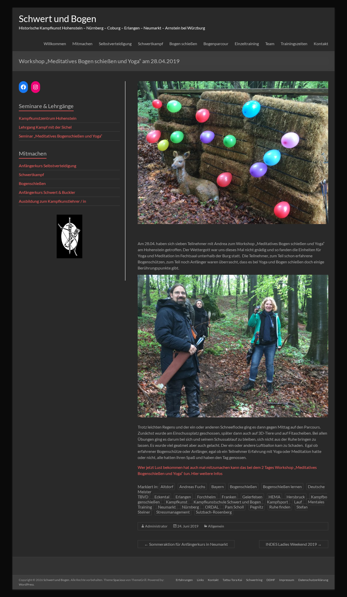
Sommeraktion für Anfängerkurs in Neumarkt (186, 544)
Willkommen (55, 43)
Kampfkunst (176, 501)
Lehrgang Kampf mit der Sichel (45, 127)
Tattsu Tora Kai (232, 580)
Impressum (286, 580)
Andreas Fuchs (192, 486)
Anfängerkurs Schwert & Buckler (47, 192)
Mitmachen (82, 43)
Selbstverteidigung (115, 43)
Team (269, 43)
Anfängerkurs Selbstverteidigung (47, 165)
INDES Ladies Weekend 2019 (294, 544)
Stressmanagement (173, 511)
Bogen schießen (183, 43)
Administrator (156, 526)
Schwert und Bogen (57, 18)
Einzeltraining (247, 43)
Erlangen (183, 496)
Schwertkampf (150, 43)
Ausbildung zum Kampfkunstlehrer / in (52, 201)
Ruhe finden (279, 506)
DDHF (270, 580)
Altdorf (167, 486)
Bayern (217, 486)
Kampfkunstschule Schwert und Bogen (227, 501)
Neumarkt (167, 506)
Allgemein (216, 526)
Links (200, 580)
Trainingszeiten (294, 43)
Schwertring (254, 580)
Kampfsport (277, 501)
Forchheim (206, 496)
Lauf (298, 501)
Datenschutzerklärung (313, 580)
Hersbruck (296, 496)
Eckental (161, 496)
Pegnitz (256, 506)
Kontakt (321, 43)
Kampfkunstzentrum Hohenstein (47, 118)
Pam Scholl (234, 506)
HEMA (274, 496)
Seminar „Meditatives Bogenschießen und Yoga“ (60, 135)
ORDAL (212, 506)
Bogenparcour (215, 43)
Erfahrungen (184, 580)
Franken (229, 496)
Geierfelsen (252, 496)
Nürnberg (190, 506)
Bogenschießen (243, 486)
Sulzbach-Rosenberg (214, 511)
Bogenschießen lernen (282, 486)
